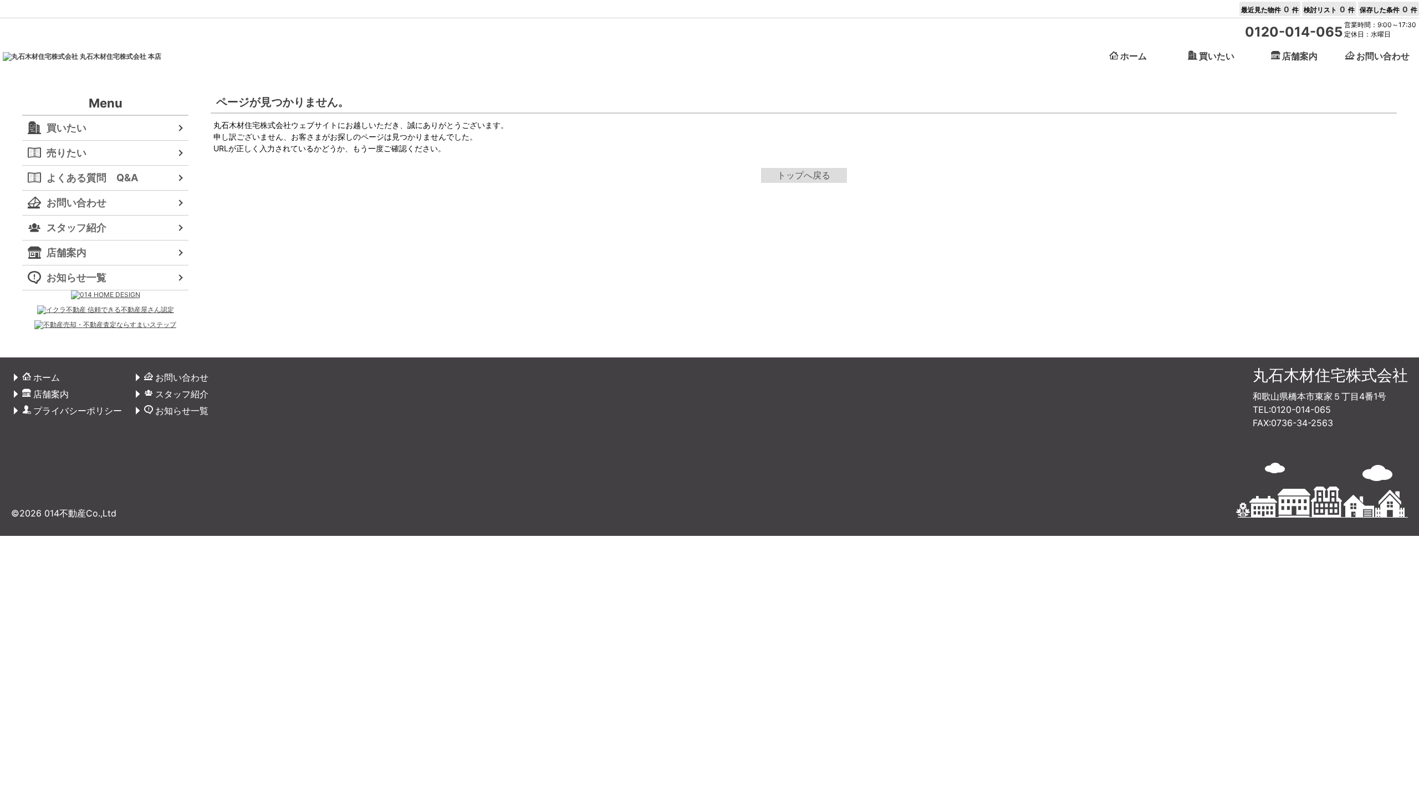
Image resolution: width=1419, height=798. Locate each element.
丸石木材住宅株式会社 (1330, 375)
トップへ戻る (803, 175)
